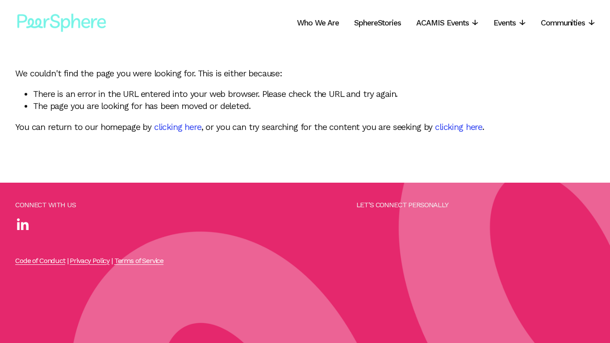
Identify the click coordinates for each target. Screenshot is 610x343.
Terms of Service (139, 260)
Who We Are (317, 22)
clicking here (177, 127)
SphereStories (377, 22)
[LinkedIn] (22, 225)
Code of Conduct (40, 260)
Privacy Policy (89, 260)
